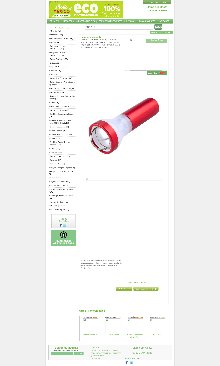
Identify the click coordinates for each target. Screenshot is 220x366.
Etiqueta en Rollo (56, 92)
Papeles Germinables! (58, 156)
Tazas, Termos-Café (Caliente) (61, 189)
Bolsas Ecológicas (57, 59)
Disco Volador (157, 335)
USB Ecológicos (56, 206)
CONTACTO (164, 21)
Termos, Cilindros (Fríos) (59, 202)
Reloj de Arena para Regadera (61, 168)
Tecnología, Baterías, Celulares (61, 196)
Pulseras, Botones (57, 164)
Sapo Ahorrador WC (91, 335)
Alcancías (54, 31)
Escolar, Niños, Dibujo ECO (60, 88)
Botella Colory (113, 335)
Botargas (53, 63)
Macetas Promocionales (59, 134)
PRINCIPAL (54, 21)
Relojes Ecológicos (57, 178)
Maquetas (53, 138)
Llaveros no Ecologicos (58, 131)
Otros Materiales (56, 152)
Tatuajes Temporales (57, 185)
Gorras (52, 103)
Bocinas (53, 42)
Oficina (52, 149)
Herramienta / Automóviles (60, 106)
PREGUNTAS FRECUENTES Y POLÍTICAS (116, 21)
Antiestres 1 (54, 35)
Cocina (52, 74)
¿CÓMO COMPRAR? (146, 21)
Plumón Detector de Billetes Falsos (135, 336)
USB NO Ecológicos (57, 210)
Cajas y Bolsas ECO (57, 67)
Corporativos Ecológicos (59, 78)
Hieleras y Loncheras (58, 110)
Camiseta (53, 71)
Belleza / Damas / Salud (59, 39)
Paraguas (53, 160)
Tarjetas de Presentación (59, 182)
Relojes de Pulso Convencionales (62, 171)
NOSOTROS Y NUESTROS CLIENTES (79, 21)
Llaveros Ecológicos (57, 127)
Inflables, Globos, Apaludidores (61, 114)
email (149, 290)
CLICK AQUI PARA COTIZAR (157, 2)
